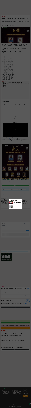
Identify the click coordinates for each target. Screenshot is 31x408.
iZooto (21, 208)
